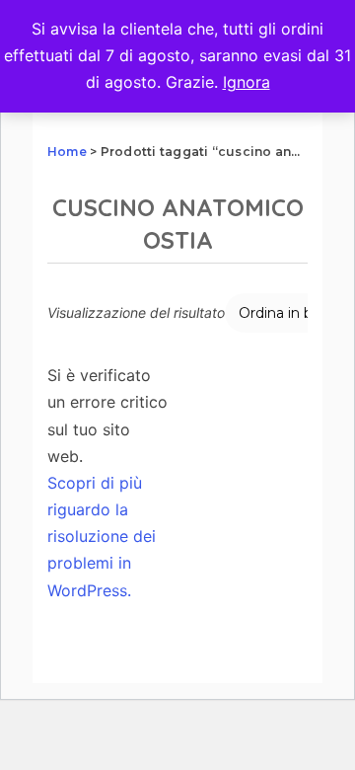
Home (67, 151)
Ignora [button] (246, 82)
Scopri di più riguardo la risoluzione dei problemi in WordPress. (101, 536)
